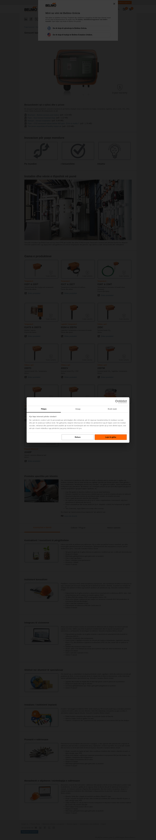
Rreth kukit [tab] (112, 409)
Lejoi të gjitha (110, 437)
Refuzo (78, 437)
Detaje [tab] (78, 409)
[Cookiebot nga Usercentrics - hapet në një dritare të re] (117, 401)
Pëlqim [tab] (44, 409)
